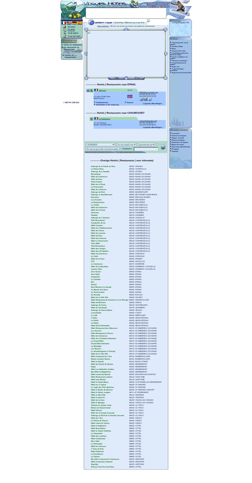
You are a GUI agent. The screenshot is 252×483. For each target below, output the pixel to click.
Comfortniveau (102, 102)
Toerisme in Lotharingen (179, 60)
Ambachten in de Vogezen (180, 142)
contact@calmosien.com (148, 121)
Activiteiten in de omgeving (107, 105)
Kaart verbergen (103, 26)
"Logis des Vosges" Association (177, 69)
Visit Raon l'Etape (177, 46)
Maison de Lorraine (178, 144)
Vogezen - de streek (178, 138)
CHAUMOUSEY (136, 112)
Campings (175, 151)
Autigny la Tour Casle (178, 51)
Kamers (130, 102)
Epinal (174, 48)
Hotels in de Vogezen (178, 140)
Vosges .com (176, 66)
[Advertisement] (126, 13)
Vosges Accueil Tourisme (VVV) (181, 72)
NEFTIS (68, 102)
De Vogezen (175, 149)
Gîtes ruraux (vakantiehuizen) (181, 147)
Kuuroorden (175, 133)
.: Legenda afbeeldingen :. (152, 103)
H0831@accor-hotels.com (148, 92)
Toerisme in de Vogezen (179, 135)
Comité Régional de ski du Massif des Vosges (179, 53)
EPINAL (131, 84)
